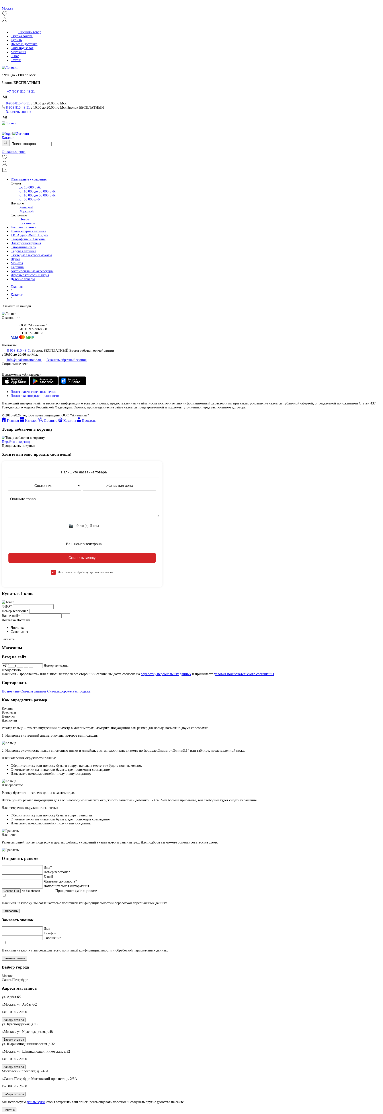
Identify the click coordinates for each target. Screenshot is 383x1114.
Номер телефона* (15, 611)
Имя (47, 928)
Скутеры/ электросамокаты (31, 255)
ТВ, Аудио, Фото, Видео (29, 235)
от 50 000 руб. (30, 199)
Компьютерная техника (28, 231)
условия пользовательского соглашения (244, 674)
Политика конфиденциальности (35, 396)
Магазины (18, 52)
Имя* (48, 867)
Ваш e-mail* (11, 616)
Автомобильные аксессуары (32, 271)
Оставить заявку (82, 558)
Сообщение (52, 938)
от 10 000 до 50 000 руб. (38, 195)
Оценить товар (29, 32)
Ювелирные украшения (29, 179)
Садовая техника (23, 251)
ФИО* (7, 606)
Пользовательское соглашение (33, 392)
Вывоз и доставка (24, 44)
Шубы (15, 259)
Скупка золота (22, 36)
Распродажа (81, 691)
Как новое (27, 223)
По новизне (11, 691)
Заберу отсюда (14, 1020)
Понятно (9, 1110)
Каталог (17, 294)
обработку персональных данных (166, 674)
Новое (24, 219)
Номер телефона (56, 665)
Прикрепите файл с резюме (76, 890)
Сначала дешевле (33, 691)
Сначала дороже (59, 691)
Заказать (8, 639)
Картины (17, 267)
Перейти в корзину (16, 441)
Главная (17, 286)
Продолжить (11, 670)
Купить (16, 40)
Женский (26, 207)
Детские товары (23, 279)
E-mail (48, 877)
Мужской (27, 211)
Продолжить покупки (18, 445)
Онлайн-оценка (13, 152)
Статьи (16, 60)
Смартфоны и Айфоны (28, 239)
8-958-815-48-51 (18, 103)
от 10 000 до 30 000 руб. (38, 191)
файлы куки (36, 1102)
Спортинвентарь (23, 247)
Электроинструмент (26, 243)
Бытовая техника (23, 227)
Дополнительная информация (66, 886)
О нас (15, 56)
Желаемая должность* (60, 881)
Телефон (50, 933)
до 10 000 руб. (30, 187)
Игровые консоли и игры (30, 275)
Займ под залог (22, 48)
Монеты (17, 263)
